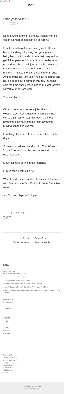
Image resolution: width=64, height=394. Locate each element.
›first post (6, 330)
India (6, 362)
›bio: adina (7, 312)
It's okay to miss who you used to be (17, 280)
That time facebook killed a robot (15, 273)
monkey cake (9, 365)
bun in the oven (9, 357)
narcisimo (7, 367)
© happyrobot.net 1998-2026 (32, 386)
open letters (8, 371)
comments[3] (8, 213)
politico (6, 372)
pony (6, 264)
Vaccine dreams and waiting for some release (20, 277)
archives (7, 218)
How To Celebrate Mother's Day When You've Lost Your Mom (26, 287)
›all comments (8, 302)
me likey (7, 364)
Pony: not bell (16, 19)
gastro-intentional (10, 360)
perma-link (29, 213)
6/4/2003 (19, 213)
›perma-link (7, 315)
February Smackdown (12, 359)
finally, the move (21, 242)
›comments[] (8, 299)
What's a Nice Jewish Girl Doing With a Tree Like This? (23, 283)
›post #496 (7, 309)
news (6, 369)
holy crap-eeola (42, 242)
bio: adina (7, 216)
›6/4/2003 (6, 318)
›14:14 (5, 321)
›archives (6, 327)
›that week (7, 333)
